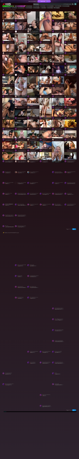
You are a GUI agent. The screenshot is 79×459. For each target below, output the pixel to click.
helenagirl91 (45, 352)
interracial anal (42, 6)
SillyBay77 (32, 352)
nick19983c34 (20, 21)
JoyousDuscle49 (21, 118)
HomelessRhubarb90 (59, 276)
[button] (75, 4)
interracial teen (20, 7)
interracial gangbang (49, 6)
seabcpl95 (33, 161)
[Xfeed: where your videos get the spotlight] (6, 4)
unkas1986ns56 (8, 140)
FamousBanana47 (71, 140)
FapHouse (70, 151)
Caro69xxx (45, 86)
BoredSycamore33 (59, 21)
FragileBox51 (70, 194)
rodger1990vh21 (58, 32)
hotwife (57, 183)
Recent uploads (36, 7)
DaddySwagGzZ (46, 75)
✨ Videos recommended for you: (11, 232)
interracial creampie (65, 6)
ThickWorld (20, 32)
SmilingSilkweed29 (59, 384)
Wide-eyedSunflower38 (72, 21)
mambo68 (20, 298)
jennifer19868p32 (9, 161)
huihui (44, 395)
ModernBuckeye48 (71, 341)
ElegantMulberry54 (59, 309)
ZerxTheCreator (70, 406)
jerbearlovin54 (8, 32)
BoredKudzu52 (46, 64)
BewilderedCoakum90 (72, 64)
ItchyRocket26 (45, 319)
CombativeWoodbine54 (22, 151)
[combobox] (52, 4)
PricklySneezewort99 (59, 298)
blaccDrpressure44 (59, 172)
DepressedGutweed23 (35, 53)
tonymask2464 (21, 64)
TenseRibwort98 (58, 107)
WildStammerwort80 (22, 287)
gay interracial (14, 7)
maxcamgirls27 (45, 194)
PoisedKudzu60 (70, 161)
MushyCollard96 (46, 384)
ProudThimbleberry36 (22, 194)
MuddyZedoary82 (59, 194)
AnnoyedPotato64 (9, 276)
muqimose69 (70, 32)
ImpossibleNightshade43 (10, 129)
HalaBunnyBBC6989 (10, 21)
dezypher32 (20, 265)
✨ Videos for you (29, 6)
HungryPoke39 (33, 151)
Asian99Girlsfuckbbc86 (22, 53)
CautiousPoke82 (34, 319)
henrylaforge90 (59, 118)
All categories (57, 7)
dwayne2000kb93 (34, 64)
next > (74, 229)
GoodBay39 (45, 161)
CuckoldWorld (45, 183)
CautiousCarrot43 (71, 118)
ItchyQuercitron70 (9, 298)
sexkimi (7, 205)
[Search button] (73, 4)
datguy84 (19, 363)
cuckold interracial (28, 7)
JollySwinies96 (45, 363)
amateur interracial (57, 6)
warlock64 (8, 86)
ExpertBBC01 (33, 265)
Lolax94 (57, 161)
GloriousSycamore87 (71, 384)
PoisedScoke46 (9, 75)
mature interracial (36, 6)
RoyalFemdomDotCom (72, 183)
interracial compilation (7, 7)
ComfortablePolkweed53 (10, 226)
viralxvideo (45, 32)
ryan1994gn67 (70, 53)
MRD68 (44, 53)
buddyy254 (8, 118)
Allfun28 (32, 384)
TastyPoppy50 (70, 75)
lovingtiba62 (20, 183)
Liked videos (44, 7)
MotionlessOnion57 (34, 75)
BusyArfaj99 (70, 129)
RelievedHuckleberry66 (60, 86)
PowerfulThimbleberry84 (59, 406)
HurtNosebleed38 (59, 129)
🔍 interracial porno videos (9, 9)
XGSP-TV (57, 64)
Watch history (50, 7)
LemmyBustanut (59, 330)
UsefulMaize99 (21, 129)
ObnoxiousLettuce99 (10, 151)
